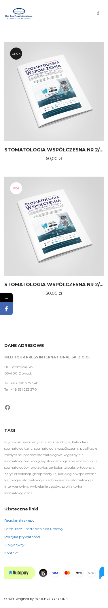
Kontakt (11, 553)
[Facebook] (7, 407)
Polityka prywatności (22, 537)
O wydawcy (14, 545)
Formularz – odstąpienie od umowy (33, 529)
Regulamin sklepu (19, 520)
